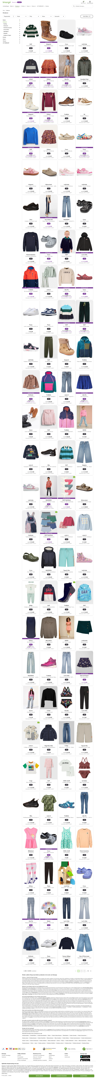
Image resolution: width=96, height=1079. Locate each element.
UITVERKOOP (6, 43)
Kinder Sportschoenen (75, 1038)
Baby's (4, 20)
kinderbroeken (33, 988)
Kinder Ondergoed (34, 1040)
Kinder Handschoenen (86, 1038)
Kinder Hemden (73, 1035)
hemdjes (47, 1021)
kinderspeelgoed (83, 1021)
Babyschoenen (50, 1038)
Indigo (29, 1012)
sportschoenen (25, 1013)
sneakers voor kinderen (26, 1007)
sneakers (31, 1017)
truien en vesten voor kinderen (44, 997)
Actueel (66, 1055)
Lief (84, 1030)
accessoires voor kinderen (27, 1024)
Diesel (91, 993)
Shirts (32, 1043)
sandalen (69, 1006)
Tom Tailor (30, 994)
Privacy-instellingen (21, 1060)
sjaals (65, 1023)
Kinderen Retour (85, 1043)
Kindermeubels (25, 1035)
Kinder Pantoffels (42, 1038)
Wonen (4, 41)
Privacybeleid (20, 1057)
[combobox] (82, 6)
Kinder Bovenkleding (42, 1035)
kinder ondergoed (69, 981)
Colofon (19, 1055)
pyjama (54, 998)
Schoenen (6, 25)
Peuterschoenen (25, 1043)
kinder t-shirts (89, 987)
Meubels (5, 33)
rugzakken (33, 1023)
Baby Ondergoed (51, 1040)
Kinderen (5, 22)
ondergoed (50, 1029)
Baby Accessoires (82, 1040)
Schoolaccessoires (8, 27)
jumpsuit (44, 998)
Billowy (36, 1012)
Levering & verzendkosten (38, 1055)
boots (90, 1006)
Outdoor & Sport (7, 35)
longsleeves (24, 988)
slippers (32, 1007)
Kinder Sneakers (43, 1040)
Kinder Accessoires (82, 1035)
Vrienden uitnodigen (6, 1055)
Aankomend (67, 1057)
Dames (4, 37)
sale (88, 983)
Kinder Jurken (25, 1038)
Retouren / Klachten (37, 1057)
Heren (4, 39)
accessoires (87, 981)
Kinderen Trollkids (51, 1043)
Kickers (32, 1012)
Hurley (26, 994)
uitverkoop (81, 1024)
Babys (49, 1035)
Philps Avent (79, 1030)
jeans (27, 992)
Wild (23, 994)
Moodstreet (61, 993)
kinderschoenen (35, 992)
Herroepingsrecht (37, 1058)
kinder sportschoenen (77, 1006)
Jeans (36, 1043)
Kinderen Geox (68, 1043)
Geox (23, 1012)
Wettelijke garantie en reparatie (40, 1060)
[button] (90, 2)
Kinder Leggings (42, 1043)
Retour (62, 1040)
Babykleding (65, 1035)
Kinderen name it (60, 1043)
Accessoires (6, 29)
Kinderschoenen (33, 1038)
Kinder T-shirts (25, 1040)
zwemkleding (76, 981)
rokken (47, 998)
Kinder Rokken (66, 1038)
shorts (55, 989)
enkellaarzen (85, 1006)
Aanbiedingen (52, 1055)
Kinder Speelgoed (69, 1040)
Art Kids (26, 1012)
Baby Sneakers (58, 1038)
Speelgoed (6, 31)
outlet (61, 1015)
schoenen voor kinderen (56, 1006)
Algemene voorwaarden (22, 1058)
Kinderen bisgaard (77, 1043)
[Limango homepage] (7, 2)
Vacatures (4, 1057)
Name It (56, 993)
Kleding (5, 24)
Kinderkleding (84, 998)
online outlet (81, 1026)
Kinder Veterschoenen (57, 1035)
